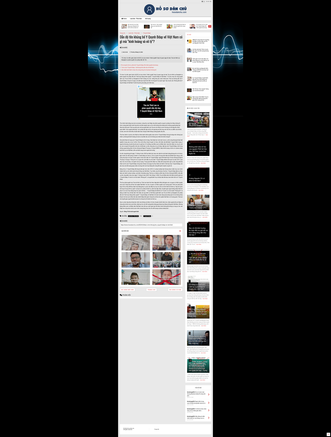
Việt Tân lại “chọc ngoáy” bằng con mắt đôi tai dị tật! (198, 259)
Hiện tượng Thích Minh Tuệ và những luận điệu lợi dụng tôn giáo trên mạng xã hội (200, 98)
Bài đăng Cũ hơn (175, 289)
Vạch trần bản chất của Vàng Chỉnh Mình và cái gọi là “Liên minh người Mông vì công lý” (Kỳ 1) (179, 25)
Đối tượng (148, 18)
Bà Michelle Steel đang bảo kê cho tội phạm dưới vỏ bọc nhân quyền (135, 280)
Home (125, 18)
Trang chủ (122, 33)
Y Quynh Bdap (147, 33)
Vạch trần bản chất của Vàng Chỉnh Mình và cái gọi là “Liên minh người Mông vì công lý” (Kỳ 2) (156, 25)
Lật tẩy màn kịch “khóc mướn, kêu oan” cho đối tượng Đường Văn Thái (200, 51)
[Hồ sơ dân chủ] (165, 14)
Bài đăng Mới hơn (127, 289)
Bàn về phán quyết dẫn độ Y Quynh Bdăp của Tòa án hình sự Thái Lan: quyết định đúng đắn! (166, 279)
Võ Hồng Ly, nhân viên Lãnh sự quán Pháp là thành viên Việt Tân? (197, 287)
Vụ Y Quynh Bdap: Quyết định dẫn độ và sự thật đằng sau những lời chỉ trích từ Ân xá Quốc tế (135, 245)
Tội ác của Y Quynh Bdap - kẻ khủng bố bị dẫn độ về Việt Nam (202, 26)
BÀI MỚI (189, 34)
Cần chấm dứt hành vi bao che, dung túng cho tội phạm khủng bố (138, 70)
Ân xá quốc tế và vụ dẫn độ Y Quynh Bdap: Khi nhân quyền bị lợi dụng (139, 65)
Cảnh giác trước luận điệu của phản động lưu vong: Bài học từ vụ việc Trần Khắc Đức (200, 60)
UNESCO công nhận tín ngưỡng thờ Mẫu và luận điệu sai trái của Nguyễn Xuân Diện (200, 41)
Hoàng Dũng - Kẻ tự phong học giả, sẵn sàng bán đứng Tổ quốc (198, 123)
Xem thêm (203, 163)
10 (190, 360)
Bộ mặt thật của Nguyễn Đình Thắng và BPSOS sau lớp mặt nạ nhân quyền (200, 70)
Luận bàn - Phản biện (136, 18)
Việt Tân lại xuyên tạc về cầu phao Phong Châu (133, 25)
